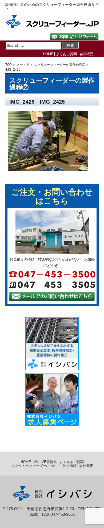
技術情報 (70, 466)
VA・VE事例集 (45, 462)
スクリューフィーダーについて (35, 466)
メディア (23, 65)
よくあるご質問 (71, 462)
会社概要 (86, 54)
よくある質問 (66, 54)
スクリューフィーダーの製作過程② (59, 65)
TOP (8, 65)
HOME (48, 54)
